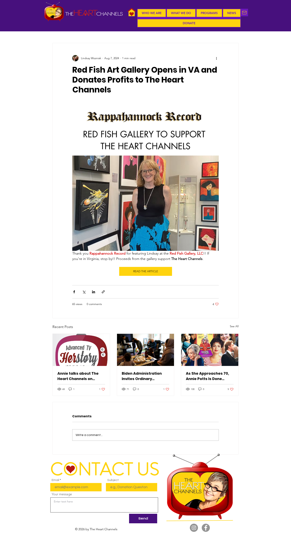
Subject (113, 480)
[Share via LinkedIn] (93, 292)
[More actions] (216, 58)
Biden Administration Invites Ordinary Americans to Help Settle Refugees (145, 376)
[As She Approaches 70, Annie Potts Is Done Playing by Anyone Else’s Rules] (209, 350)
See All (234, 326)
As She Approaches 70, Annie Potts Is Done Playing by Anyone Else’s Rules (209, 376)
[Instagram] (194, 528)
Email (55, 480)
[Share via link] (103, 292)
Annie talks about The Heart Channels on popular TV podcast (78, 376)
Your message (62, 494)
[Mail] (244, 12)
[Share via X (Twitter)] (84, 292)
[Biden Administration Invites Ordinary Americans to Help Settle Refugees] (145, 350)
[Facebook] (206, 528)
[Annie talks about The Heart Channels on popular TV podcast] (81, 350)
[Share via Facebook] (74, 292)
